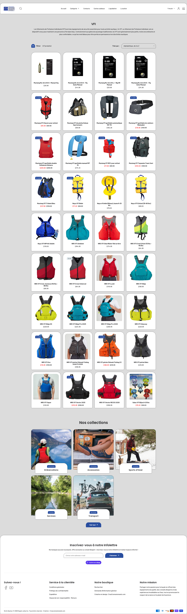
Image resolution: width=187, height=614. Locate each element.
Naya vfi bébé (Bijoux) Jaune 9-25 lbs (109, 204)
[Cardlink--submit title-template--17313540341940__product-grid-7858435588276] (109, 228)
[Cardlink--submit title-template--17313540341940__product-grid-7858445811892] (77, 228)
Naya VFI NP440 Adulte (46, 244)
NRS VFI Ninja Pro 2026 (109, 324)
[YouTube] (11, 588)
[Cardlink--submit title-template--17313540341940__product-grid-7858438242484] (46, 346)
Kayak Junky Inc (23, 611)
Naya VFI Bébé (77, 203)
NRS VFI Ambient (78, 244)
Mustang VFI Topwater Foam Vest (141, 163)
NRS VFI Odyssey (141, 324)
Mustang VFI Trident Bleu (46, 203)
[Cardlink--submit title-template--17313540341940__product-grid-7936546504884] (46, 386)
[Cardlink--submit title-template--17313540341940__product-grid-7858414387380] (46, 107)
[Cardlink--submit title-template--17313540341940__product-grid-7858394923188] (141, 107)
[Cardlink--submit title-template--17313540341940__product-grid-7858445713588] (77, 386)
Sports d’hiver (136, 470)
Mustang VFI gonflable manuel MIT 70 (78, 164)
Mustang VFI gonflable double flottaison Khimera (46, 164)
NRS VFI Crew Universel (77, 284)
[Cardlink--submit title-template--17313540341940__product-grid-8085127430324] (141, 187)
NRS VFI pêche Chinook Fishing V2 (109, 362)
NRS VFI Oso (46, 362)
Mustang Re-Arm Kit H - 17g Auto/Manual (77, 84)
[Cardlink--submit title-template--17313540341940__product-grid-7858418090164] (46, 228)
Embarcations (51, 470)
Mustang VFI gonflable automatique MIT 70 (109, 124)
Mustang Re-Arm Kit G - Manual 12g (46, 83)
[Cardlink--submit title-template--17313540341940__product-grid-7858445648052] (141, 268)
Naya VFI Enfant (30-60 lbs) (141, 203)
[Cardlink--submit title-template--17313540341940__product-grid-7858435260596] (141, 228)
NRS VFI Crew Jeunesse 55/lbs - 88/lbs (46, 285)
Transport (93, 516)
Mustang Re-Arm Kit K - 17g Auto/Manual (141, 84)
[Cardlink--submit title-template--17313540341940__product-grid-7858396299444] (77, 107)
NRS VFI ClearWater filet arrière (109, 244)
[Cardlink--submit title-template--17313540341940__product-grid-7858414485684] (141, 147)
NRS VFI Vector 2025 (77, 402)
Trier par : (116, 46)
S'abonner (113, 555)
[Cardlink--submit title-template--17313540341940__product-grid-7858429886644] (141, 346)
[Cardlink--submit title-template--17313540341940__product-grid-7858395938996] (46, 147)
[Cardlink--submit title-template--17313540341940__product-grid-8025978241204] (109, 386)
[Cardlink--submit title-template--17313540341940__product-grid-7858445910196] (141, 308)
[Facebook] (6, 588)
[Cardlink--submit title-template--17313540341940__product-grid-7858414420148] (109, 147)
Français (170, 8)
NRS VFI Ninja (141, 284)
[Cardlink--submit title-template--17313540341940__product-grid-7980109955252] (141, 67)
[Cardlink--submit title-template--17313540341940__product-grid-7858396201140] (46, 67)
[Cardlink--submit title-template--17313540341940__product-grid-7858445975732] (46, 308)
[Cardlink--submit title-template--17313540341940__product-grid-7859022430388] (141, 386)
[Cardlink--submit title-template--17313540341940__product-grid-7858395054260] (77, 147)
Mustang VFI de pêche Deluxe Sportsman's (77, 124)
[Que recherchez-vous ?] (20, 8)
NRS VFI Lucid (109, 284)
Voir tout (92, 525)
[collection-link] (51, 449)
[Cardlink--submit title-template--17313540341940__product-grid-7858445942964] (77, 308)
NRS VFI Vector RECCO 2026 (109, 402)
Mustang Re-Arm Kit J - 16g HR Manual (109, 84)
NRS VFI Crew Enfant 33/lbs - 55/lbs (141, 244)
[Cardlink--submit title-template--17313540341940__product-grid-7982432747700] (109, 107)
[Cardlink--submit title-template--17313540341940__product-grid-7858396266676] (46, 187)
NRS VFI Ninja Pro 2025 (77, 324)
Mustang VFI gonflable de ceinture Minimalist (141, 124)
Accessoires (93, 470)
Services (51, 516)
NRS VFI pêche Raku (141, 362)
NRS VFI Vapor (46, 402)
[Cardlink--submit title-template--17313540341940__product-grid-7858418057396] (77, 187)
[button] (74, 8)
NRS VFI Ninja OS (46, 324)
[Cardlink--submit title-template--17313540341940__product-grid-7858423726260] (109, 346)
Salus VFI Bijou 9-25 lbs (141, 402)
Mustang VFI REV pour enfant (109, 163)
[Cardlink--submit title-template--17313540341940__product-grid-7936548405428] (109, 268)
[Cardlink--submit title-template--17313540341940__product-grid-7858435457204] (46, 268)
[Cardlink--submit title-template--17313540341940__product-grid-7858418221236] (109, 187)
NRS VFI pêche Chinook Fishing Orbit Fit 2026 (78, 363)
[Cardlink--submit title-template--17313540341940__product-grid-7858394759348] (77, 67)
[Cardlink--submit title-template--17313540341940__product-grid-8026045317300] (77, 346)
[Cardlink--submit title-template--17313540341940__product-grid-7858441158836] (77, 268)
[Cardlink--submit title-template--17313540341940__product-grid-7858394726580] (109, 67)
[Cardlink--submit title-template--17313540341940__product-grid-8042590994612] (109, 308)
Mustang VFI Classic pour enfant (46, 123)
